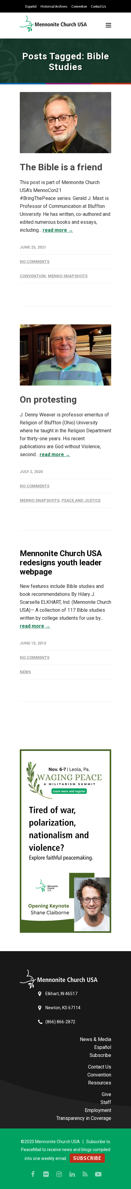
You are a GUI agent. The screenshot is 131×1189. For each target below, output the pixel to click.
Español (31, 6)
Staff (106, 1102)
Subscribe (100, 1055)
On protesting (48, 399)
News (25, 672)
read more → (58, 230)
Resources (99, 1083)
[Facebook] (33, 1174)
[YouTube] (98, 1174)
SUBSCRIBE (87, 1158)
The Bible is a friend (61, 167)
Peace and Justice (81, 500)
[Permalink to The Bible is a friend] (65, 122)
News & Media (95, 1039)
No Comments (34, 261)
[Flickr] (46, 1174)
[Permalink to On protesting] (65, 355)
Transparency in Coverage (83, 1118)
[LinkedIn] (72, 1174)
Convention (79, 6)
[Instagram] (59, 1174)
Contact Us (98, 6)
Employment (98, 1110)
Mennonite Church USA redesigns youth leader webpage (61, 562)
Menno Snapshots (67, 276)
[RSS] (85, 1174)
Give (106, 1094)
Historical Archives (54, 6)
